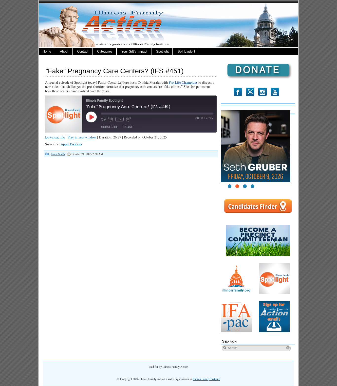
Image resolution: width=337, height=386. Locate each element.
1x (119, 119)
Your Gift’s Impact (134, 51)
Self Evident (186, 51)
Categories (104, 51)
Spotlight (162, 51)
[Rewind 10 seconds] (110, 119)
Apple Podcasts (71, 144)
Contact (82, 51)
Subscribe (109, 127)
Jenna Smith (58, 154)
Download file (55, 137)
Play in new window (82, 137)
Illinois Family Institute (206, 379)
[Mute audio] (103, 119)
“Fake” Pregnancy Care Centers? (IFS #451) (115, 71)
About (64, 51)
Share (128, 127)
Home (47, 51)
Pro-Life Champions (183, 82)
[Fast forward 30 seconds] (128, 119)
